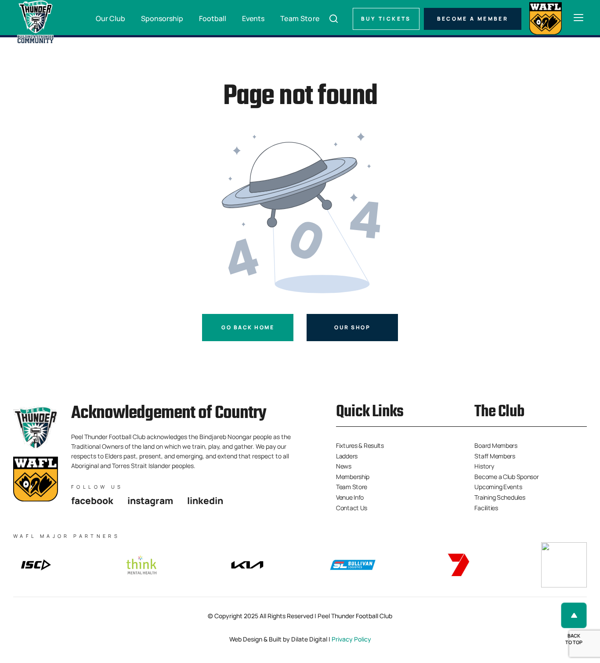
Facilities (486, 508)
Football (212, 18)
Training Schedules (499, 497)
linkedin (205, 500)
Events (253, 18)
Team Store (299, 18)
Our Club (110, 18)
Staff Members (494, 456)
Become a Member (472, 18)
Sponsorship (162, 18)
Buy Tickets (386, 18)
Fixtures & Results (360, 445)
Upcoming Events (498, 487)
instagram (150, 500)
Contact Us (351, 508)
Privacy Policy (351, 639)
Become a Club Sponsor (506, 476)
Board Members (495, 445)
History (484, 466)
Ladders (347, 456)
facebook (92, 500)
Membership (352, 476)
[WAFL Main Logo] (545, 17)
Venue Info (350, 497)
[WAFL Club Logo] (35, 22)
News (343, 466)
